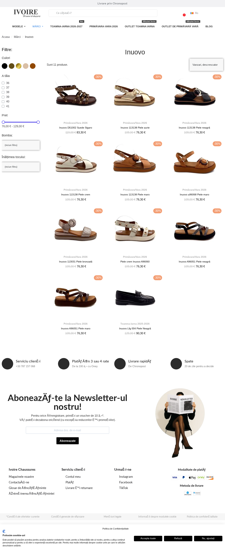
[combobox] (103, 13)
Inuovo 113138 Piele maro (135, 194)
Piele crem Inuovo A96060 (135, 261)
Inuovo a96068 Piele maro (194, 194)
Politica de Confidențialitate (115, 529)
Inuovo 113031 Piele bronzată (75, 261)
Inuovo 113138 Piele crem (75, 194)
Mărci (17, 36)
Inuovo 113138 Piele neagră (194, 127)
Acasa (6, 36)
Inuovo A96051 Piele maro (75, 328)
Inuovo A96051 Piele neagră (194, 261)
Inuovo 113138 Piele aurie (135, 127)
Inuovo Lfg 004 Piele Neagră (135, 328)
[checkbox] (4, 66)
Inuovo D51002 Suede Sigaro (75, 127)
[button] (182, 13)
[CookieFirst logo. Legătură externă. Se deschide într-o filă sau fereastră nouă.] (4, 531)
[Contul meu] (173, 13)
